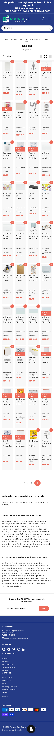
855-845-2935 (9, 635)
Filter (9, 56)
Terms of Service (8, 667)
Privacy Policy (7, 664)
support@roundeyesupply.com (16, 638)
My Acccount (7, 677)
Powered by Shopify (12, 730)
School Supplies (16, 39)
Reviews (5, 670)
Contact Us (6, 681)
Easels (27, 41)
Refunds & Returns (9, 690)
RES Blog (5, 661)
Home (5, 39)
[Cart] (44, 19)
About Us (5, 658)
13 (31, 483)
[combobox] (27, 28)
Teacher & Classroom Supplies (36, 39)
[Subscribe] (44, 608)
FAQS (4, 684)
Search (5, 697)
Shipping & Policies (9, 687)
